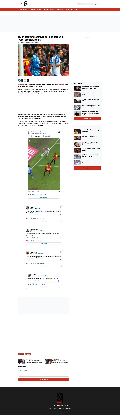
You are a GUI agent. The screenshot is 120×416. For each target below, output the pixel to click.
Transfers (32, 9)
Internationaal (60, 9)
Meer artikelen (87, 118)
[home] (21, 9)
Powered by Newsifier (60, 413)
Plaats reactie (44, 379)
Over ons (66, 405)
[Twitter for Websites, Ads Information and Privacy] (59, 191)
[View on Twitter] (59, 132)
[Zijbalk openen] (21, 4)
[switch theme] (96, 4)
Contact (53, 405)
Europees (52, 9)
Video (67, 9)
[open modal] (99, 4)
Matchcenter (26, 9)
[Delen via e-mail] (25, 80)
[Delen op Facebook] (19, 80)
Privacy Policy (60, 405)
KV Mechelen (60, 84)
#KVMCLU (34, 213)
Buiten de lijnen (74, 9)
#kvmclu (48, 136)
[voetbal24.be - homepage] (25, 4)
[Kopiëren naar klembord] (28, 80)
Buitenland (45, 9)
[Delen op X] (22, 80)
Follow (44, 133)
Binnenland (38, 9)
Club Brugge (21, 84)
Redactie (24, 42)
